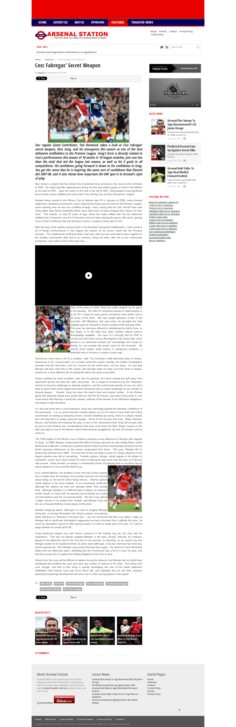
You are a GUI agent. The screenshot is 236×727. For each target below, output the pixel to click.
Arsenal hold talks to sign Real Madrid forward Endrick (102, 639)
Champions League (116, 583)
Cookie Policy (157, 34)
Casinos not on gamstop (161, 205)
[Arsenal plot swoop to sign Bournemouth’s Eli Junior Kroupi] (158, 133)
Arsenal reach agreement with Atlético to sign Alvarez (67, 52)
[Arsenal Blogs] (64, 702)
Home (42, 22)
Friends (163, 31)
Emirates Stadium (50, 589)
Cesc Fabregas (95, 583)
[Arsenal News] (45, 702)
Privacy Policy (186, 31)
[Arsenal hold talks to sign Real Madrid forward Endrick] (158, 181)
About (153, 31)
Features (117, 22)
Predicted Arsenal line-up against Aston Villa (181, 148)
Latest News (156, 113)
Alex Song (46, 583)
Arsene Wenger (75, 583)
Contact (173, 31)
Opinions (98, 22)
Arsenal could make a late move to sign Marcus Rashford (129, 639)
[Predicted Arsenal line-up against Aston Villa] (158, 159)
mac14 (41, 73)
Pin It (73, 78)
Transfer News (142, 22)
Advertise (60, 22)
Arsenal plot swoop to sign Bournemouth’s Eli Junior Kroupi (46, 639)
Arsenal (59, 583)
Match (79, 22)
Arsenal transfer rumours (55, 688)
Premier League (72, 589)
